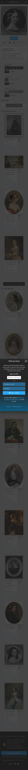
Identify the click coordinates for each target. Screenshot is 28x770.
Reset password (17, 406)
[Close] (26, 361)
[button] (14, 377)
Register (8, 406)
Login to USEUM (14, 393)
